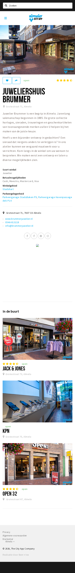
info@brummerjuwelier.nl (19, 225)
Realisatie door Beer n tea (16, 554)
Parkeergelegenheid (13, 193)
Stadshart (8, 189)
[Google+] (41, 236)
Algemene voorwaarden (15, 535)
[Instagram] (48, 236)
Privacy (6, 532)
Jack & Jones (14, 368)
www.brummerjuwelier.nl (19, 218)
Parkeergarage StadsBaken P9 (20, 197)
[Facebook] (27, 236)
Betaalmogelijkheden (14, 177)
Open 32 (10, 493)
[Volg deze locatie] (7, 80)
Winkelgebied (10, 185)
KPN (6, 431)
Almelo (9, 541)
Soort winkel (9, 169)
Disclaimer (8, 539)
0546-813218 (12, 222)
